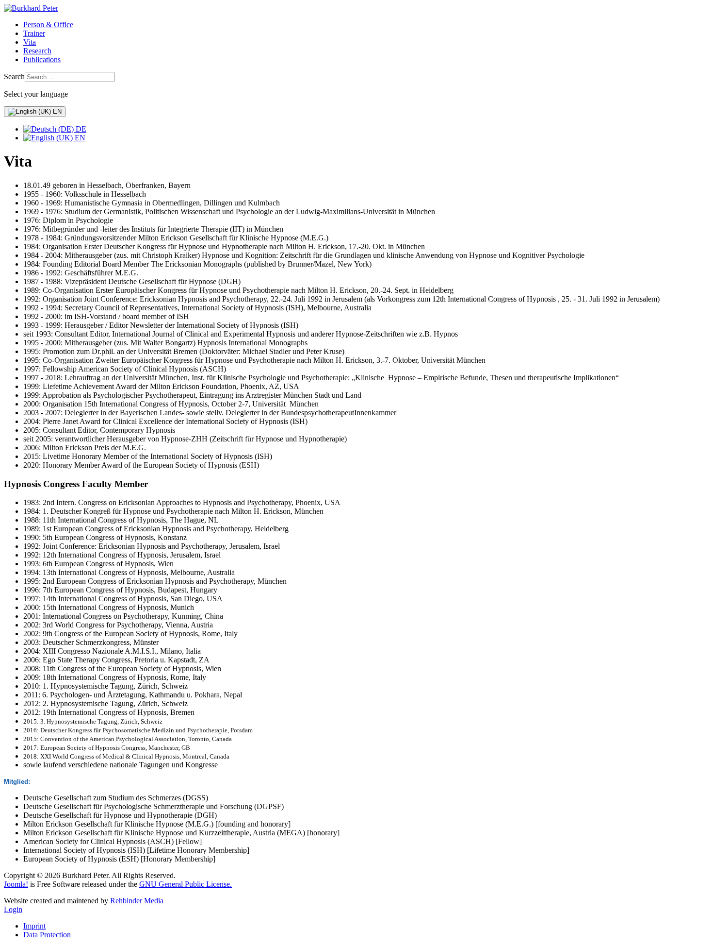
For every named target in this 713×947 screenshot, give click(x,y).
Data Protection (47, 934)
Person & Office (48, 24)
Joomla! (16, 884)
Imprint (34, 926)
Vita (29, 42)
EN (56, 111)
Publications (42, 59)
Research (37, 51)
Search (14, 76)
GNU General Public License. (185, 884)
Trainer (34, 33)
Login (13, 909)
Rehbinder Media (136, 900)
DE (80, 129)
